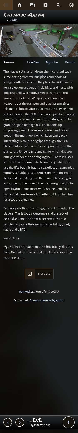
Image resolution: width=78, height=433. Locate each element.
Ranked (24, 291)
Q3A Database (40, 425)
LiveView (33, 62)
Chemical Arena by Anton (47, 300)
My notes (52, 62)
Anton (14, 19)
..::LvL (35, 420)
